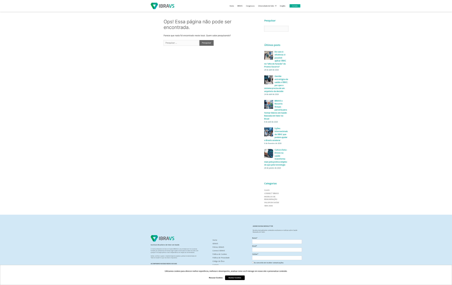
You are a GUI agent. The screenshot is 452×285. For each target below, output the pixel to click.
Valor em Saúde (271, 202)
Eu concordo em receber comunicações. (269, 263)
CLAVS (267, 190)
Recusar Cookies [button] (216, 278)
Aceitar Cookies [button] (234, 278)
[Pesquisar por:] (181, 43)
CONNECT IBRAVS (271, 193)
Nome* (254, 238)
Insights (282, 6)
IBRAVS (239, 6)
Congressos (250, 6)
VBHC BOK (268, 205)
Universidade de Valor (266, 6)
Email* (254, 246)
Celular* (255, 254)
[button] (267, 6)
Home (232, 6)
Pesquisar (270, 20)
